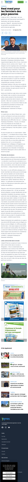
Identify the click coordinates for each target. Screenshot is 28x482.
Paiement (4, 444)
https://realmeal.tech (12, 279)
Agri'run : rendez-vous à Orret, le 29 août (17, 365)
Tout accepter (9, 473)
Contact (3, 454)
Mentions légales (18, 472)
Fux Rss (3, 436)
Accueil (3, 451)
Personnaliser (9, 478)
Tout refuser (9, 475)
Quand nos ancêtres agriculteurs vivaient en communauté (17, 385)
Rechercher (4, 439)
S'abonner (20, 2)
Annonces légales (5, 460)
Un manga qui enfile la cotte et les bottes (16, 356)
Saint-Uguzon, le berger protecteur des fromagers (18, 395)
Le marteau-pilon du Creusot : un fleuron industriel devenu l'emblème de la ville (16, 406)
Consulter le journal (6, 441)
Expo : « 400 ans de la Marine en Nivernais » (17, 375)
